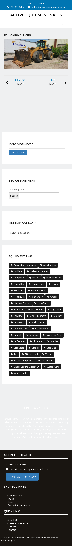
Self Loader (19, 341)
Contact (41, 3)
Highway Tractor (22, 303)
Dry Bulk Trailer (53, 277)
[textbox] (37, 232)
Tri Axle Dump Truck (24, 360)
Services (12, 526)
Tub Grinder (47, 360)
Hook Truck (43, 303)
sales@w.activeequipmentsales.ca (28, 469)
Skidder (54, 341)
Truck (10, 498)
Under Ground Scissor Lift (26, 366)
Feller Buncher (38, 290)
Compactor (19, 277)
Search (14, 195)
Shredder (38, 341)
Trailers (11, 502)
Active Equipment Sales (36, 15)
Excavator (18, 290)
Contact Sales (18, 152)
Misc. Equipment (38, 315)
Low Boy (18, 315)
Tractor (48, 354)
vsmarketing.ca (8, 540)
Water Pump (53, 366)
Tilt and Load (31, 354)
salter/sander (42, 328)
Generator (37, 296)
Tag (15, 354)
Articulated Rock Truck (25, 265)
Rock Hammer (38, 322)
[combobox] (37, 231)
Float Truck (19, 296)
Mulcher (58, 315)
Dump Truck (38, 284)
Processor (19, 322)
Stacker (35, 347)
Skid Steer (19, 347)
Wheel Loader (21, 373)
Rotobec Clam (21, 328)
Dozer (35, 277)
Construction (14, 495)
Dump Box (19, 284)
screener (33, 335)
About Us (12, 520)
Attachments (49, 265)
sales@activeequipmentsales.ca (48, 6)
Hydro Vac (19, 309)
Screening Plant (54, 335)
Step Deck (52, 347)
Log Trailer (56, 309)
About (30, 3)
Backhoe (18, 271)
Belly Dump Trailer (39, 271)
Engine (55, 284)
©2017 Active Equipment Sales (15, 537)
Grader (53, 296)
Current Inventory (17, 523)
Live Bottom (37, 309)
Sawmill (17, 335)
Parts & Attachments (19, 505)
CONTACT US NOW (22, 477)
